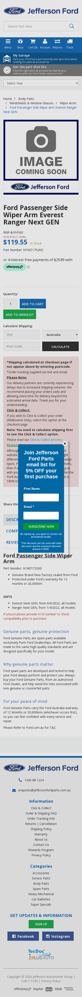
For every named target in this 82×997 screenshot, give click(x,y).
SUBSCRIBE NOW (41, 526)
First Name (32, 488)
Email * (29, 506)
